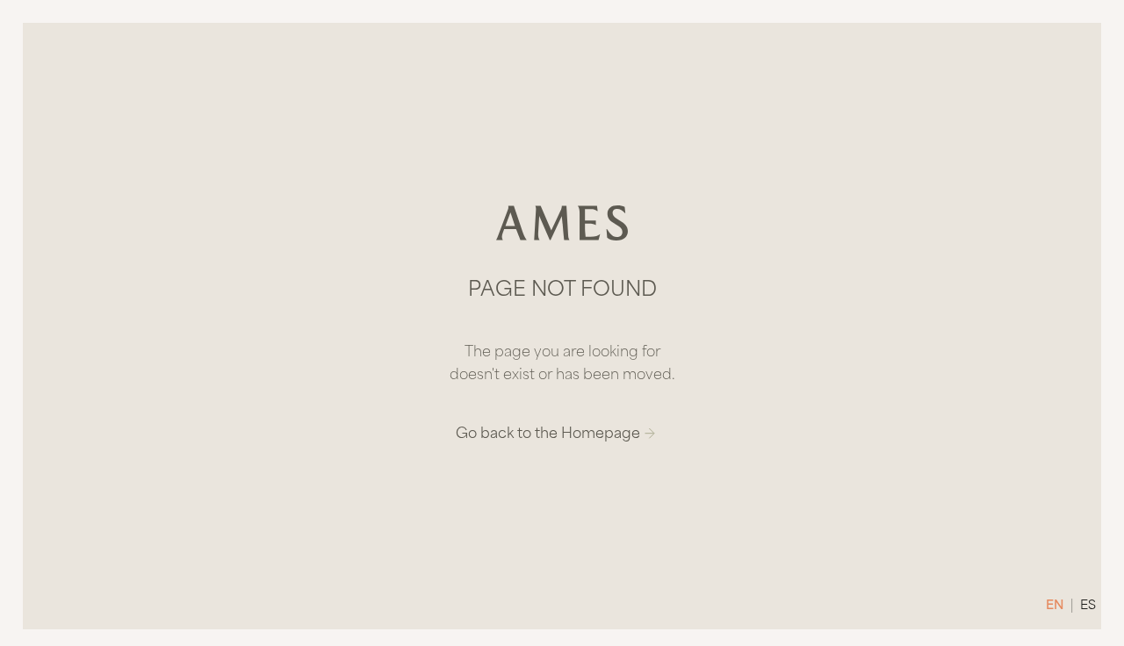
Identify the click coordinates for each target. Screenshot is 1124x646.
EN (1055, 606)
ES (1088, 606)
